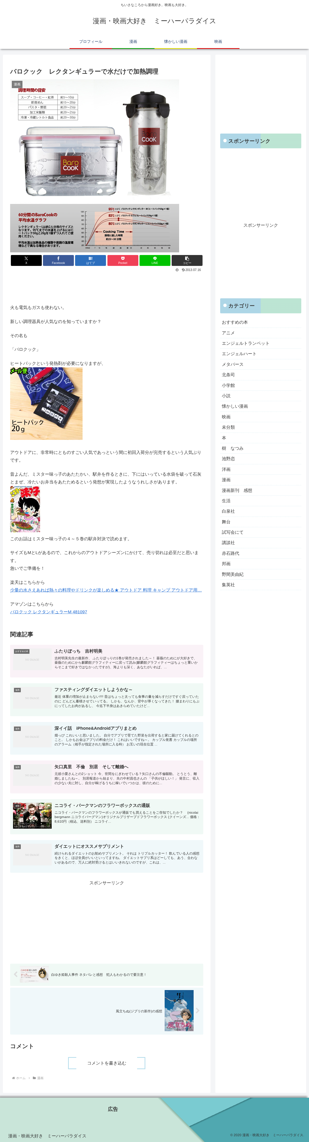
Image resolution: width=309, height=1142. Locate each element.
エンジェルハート (239, 353)
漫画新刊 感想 (237, 490)
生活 (226, 500)
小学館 (228, 385)
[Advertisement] (106, 287)
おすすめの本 (235, 322)
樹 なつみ (233, 448)
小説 (226, 395)
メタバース (233, 364)
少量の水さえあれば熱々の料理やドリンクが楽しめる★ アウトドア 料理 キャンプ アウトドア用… (106, 590)
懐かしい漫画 (235, 406)
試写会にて (233, 532)
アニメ (228, 332)
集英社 (228, 584)
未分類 (228, 427)
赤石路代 (230, 553)
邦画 (226, 563)
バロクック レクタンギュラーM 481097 (48, 611)
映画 (226, 416)
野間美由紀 (233, 574)
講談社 (228, 542)
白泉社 (228, 511)
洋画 (226, 469)
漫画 (226, 479)
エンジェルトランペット (246, 343)
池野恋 (228, 458)
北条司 (228, 374)
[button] (187, 260)
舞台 (226, 521)
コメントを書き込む (106, 1063)
